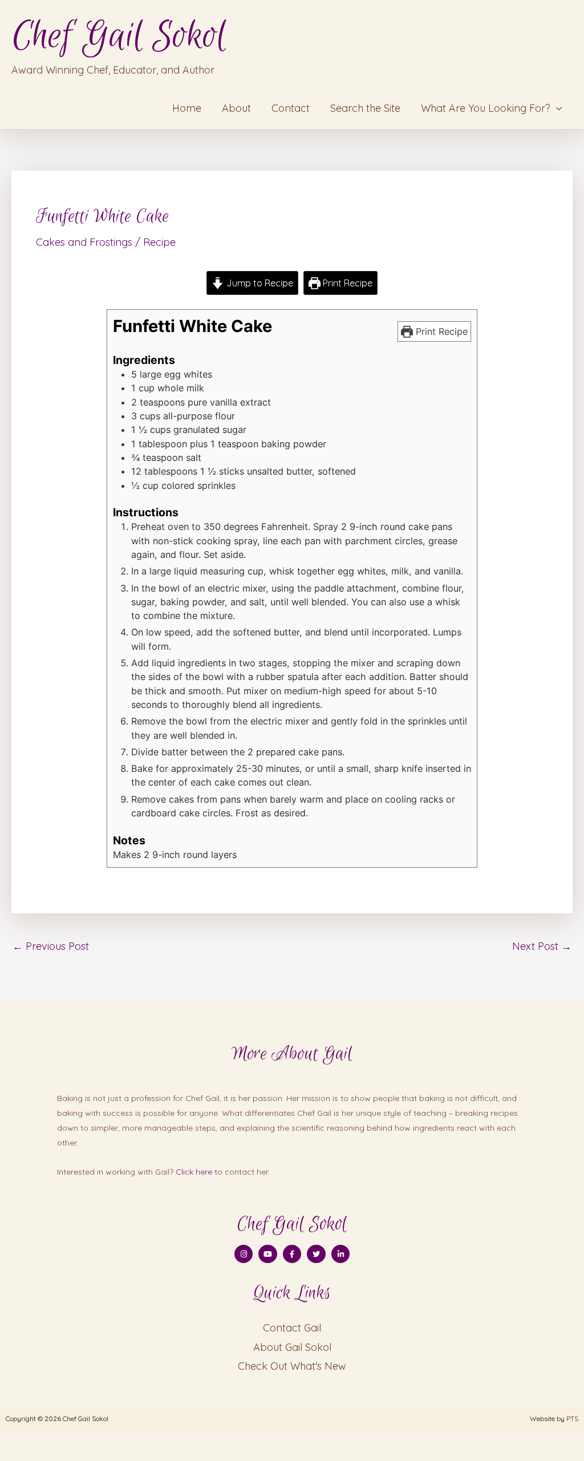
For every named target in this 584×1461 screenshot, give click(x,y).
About (236, 108)
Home (186, 108)
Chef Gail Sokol (118, 36)
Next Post (541, 946)
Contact (290, 108)
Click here (194, 1172)
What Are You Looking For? (485, 108)
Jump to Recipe (258, 283)
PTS (572, 1418)
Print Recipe (346, 283)
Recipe (159, 242)
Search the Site (365, 108)
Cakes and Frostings (84, 242)
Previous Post (51, 946)
